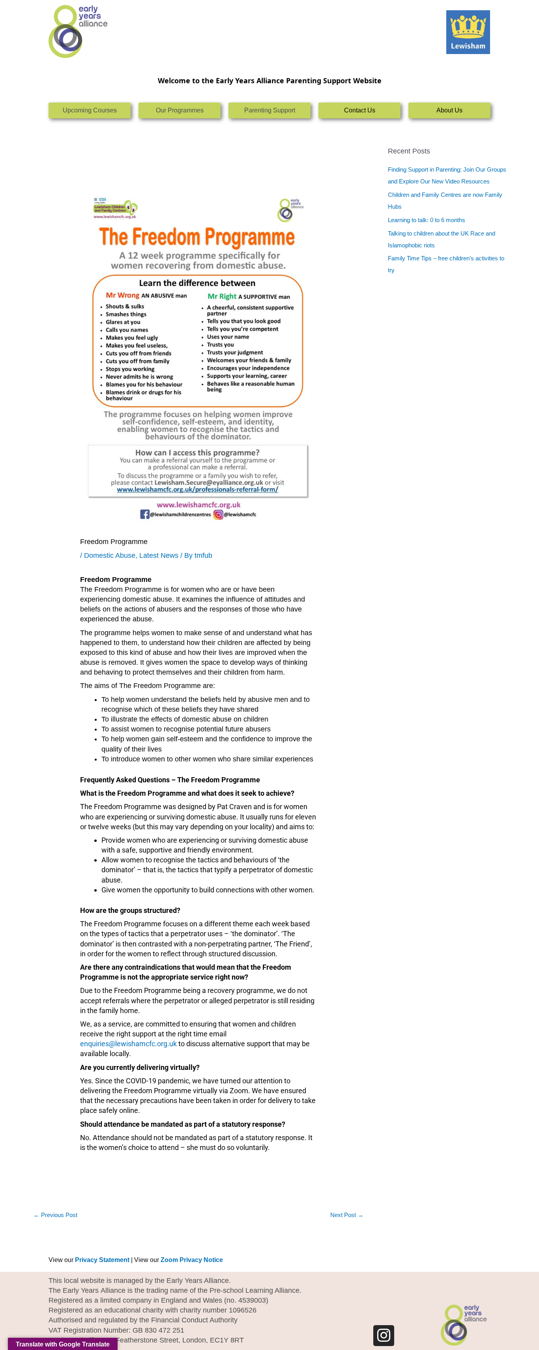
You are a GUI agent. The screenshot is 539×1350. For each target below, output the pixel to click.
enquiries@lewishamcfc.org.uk (128, 1044)
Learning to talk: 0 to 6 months (426, 220)
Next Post (346, 1215)
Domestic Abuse (109, 555)
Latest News (158, 555)
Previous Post (55, 1215)
